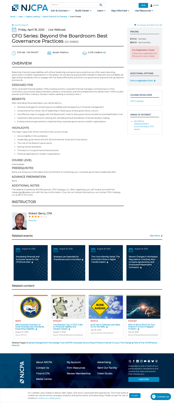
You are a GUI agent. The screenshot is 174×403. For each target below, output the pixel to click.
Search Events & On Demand (55, 17)
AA (104, 52)
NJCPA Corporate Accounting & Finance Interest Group (92, 343)
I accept (135, 395)
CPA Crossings (136, 101)
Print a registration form (141, 81)
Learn (20, 17)
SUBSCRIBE (144, 379)
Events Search (21, 25)
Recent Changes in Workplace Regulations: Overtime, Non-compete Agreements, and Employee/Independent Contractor (143, 262)
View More (155, 236)
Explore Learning (33, 17)
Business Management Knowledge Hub (45, 343)
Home (12, 17)
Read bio (32, 220)
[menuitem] (60, 10)
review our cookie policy (49, 398)
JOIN (143, 5)
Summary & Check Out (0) (149, 25)
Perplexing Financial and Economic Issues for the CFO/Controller (27, 259)
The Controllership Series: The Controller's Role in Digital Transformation (105, 259)
